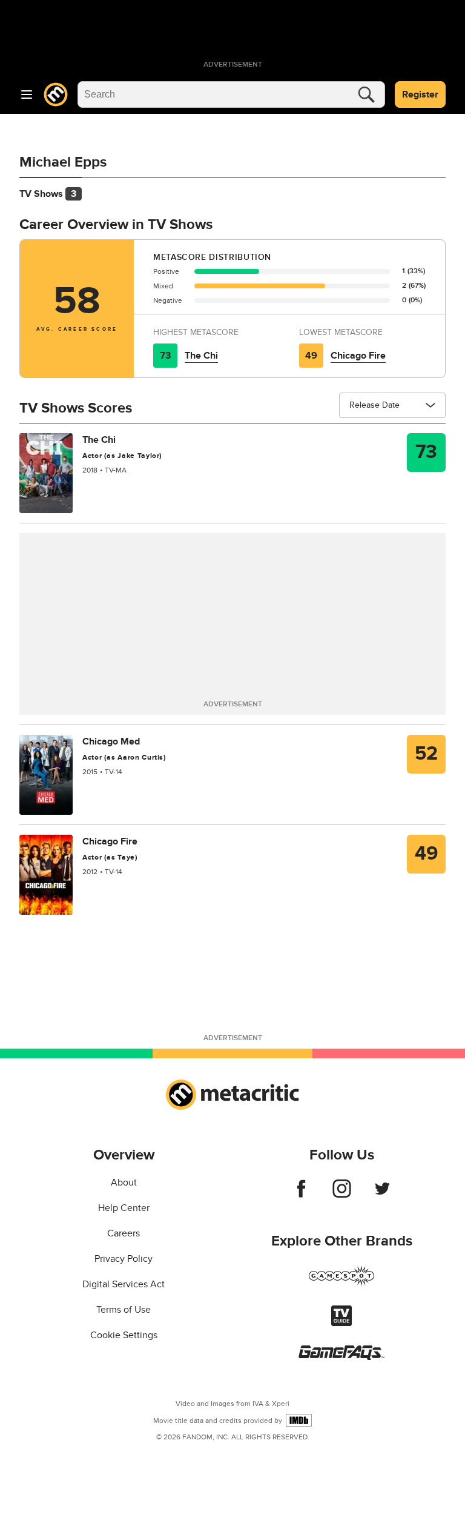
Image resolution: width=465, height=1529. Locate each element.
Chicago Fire (358, 356)
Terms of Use (123, 1310)
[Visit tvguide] (341, 1323)
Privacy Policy (123, 1259)
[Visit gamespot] (341, 1283)
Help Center (124, 1208)
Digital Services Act (123, 1284)
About (124, 1182)
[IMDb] (299, 1420)
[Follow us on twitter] (382, 1195)
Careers (123, 1233)
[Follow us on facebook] (301, 1195)
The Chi (201, 356)
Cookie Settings (123, 1335)
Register (420, 94)
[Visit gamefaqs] (341, 1357)
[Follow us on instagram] (341, 1195)
